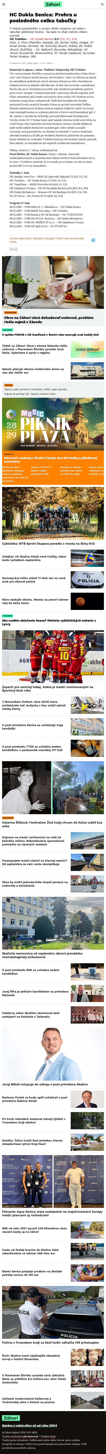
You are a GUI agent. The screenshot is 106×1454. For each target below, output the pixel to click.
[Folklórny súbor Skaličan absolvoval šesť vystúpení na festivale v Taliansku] (87, 1015)
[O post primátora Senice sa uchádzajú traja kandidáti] (87, 726)
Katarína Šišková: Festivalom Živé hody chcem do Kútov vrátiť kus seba (52, 824)
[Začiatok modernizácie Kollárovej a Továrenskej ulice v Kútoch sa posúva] (87, 1400)
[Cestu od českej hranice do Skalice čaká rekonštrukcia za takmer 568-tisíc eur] (87, 1251)
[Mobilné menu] (3, 4)
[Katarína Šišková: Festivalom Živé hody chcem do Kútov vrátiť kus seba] (53, 787)
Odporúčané (10, 312)
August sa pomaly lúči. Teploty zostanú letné (29, 393)
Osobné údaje (48, 1436)
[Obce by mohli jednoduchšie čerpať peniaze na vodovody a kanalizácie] (87, 883)
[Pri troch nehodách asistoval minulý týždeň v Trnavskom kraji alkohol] (87, 1120)
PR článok (7, 330)
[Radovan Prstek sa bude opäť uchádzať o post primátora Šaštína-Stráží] (87, 1099)
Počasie (8, 385)
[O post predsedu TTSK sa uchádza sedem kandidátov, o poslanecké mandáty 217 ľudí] (87, 748)
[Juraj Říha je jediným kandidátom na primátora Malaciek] (87, 993)
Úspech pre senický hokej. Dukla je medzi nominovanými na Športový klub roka (47, 688)
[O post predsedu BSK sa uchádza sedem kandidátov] (87, 971)
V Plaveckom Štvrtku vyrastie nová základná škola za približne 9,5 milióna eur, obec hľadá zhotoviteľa (34, 1379)
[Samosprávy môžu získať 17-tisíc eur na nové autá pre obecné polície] (87, 579)
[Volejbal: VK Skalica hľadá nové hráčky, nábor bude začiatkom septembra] (87, 558)
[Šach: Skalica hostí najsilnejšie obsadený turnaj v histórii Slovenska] (87, 1357)
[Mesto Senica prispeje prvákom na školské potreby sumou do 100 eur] (87, 1273)
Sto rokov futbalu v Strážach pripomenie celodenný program (82, 470)
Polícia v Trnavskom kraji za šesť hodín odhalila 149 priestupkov (50, 1342)
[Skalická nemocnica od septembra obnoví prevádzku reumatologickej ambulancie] (53, 923)
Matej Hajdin (32, 63)
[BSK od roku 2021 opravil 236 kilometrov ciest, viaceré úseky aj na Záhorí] (87, 1230)
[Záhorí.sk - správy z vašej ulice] (53, 4)
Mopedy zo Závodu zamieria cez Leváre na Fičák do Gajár (23, 470)
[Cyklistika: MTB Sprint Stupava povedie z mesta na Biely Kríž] (53, 513)
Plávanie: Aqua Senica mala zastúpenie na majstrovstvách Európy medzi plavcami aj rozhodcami (52, 1213)
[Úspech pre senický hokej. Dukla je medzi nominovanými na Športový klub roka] (53, 656)
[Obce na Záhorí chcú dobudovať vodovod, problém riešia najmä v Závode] (53, 282)
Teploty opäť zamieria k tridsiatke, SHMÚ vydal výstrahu (35, 389)
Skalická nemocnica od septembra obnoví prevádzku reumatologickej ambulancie (42, 955)
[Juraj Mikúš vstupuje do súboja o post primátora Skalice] (53, 1054)
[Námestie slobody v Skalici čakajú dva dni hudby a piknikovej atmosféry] (53, 424)
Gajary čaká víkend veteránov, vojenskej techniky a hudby (52, 470)
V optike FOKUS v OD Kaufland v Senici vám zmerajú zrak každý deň (51, 334)
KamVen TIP (9, 454)
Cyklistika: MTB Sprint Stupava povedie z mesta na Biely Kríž (48, 543)
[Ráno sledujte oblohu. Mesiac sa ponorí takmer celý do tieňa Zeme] (87, 601)
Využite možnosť (20, 1436)
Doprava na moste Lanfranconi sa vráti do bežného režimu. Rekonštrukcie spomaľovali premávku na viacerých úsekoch (33, 841)
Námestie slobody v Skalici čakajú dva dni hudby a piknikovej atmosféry (50, 459)
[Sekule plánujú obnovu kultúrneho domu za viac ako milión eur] (87, 370)
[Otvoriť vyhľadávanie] (102, 4)
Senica (13, 249)
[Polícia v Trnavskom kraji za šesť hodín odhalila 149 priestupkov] (53, 1312)
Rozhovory (8, 818)
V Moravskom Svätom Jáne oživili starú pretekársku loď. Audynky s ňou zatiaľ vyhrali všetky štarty (34, 705)
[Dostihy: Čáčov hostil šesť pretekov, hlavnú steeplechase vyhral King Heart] (87, 1142)
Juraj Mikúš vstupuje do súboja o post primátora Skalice (45, 1084)
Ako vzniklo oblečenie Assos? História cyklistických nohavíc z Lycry (49, 622)
